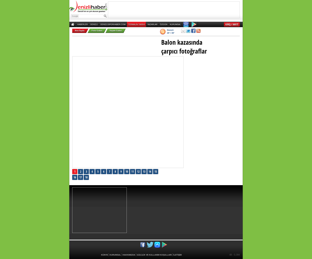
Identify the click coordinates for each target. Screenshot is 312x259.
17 (80, 177)
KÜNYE (104, 255)
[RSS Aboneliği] (198, 31)
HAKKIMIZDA (129, 255)
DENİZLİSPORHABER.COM (112, 24)
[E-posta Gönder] (183, 31)
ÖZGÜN (163, 24)
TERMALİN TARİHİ (136, 24)
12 (138, 172)
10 (126, 172)
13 (144, 172)
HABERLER (82, 24)
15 (155, 172)
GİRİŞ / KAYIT (231, 24)
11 (132, 172)
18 (86, 177)
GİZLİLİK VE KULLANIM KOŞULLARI (154, 255)
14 (150, 172)
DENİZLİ (94, 24)
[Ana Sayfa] (73, 24)
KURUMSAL (175, 24)
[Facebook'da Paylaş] (193, 31)
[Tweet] (188, 31)
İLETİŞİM (177, 255)
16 (74, 177)
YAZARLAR (152, 24)
